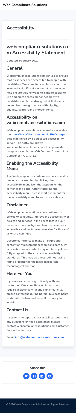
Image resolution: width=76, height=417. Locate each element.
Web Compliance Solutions (25, 4)
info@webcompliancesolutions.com (39, 337)
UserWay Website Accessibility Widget (38, 134)
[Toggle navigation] (71, 5)
